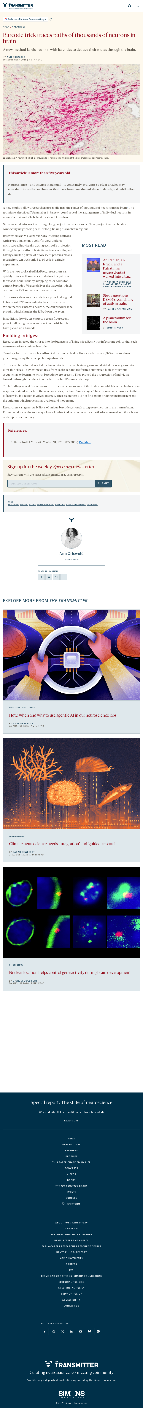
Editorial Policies (71, 1282)
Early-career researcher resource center (71, 1246)
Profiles (71, 1156)
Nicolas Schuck (23, 723)
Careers (71, 1264)
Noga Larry (123, 284)
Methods (60, 505)
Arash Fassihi (116, 282)
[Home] (71, 1364)
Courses (71, 1198)
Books (71, 1180)
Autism (24, 505)
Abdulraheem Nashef (117, 286)
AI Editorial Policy (71, 1288)
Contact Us (71, 1306)
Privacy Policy (71, 1294)
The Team (71, 1228)
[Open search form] (129, 6)
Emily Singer (115, 327)
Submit (103, 483)
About (71, 1222)
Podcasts (71, 1168)
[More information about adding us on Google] (51, 19)
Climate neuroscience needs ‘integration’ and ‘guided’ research (63, 844)
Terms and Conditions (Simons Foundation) (71, 1276)
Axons (32, 505)
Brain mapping (45, 505)
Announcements (71, 1258)
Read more (71, 1120)
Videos (71, 1174)
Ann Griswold (16, 57)
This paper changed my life (71, 1162)
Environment (16, 836)
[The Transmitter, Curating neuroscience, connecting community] (32, 6)
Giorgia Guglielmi (25, 981)
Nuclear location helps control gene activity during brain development (70, 973)
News (6, 27)
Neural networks (76, 505)
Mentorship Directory (71, 1252)
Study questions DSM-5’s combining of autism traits (118, 300)
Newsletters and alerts (71, 1240)
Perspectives (71, 1144)
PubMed (84, 442)
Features (71, 1150)
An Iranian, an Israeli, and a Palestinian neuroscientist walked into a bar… (117, 269)
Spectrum (18, 27)
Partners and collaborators (71, 1234)
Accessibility (71, 1300)
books (71, 1186)
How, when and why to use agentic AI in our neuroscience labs (63, 716)
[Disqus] (71, 1043)
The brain (92, 505)
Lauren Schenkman (119, 309)
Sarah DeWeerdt (24, 852)
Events (71, 1192)
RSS (71, 1270)
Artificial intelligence (22, 708)
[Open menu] (138, 6)
